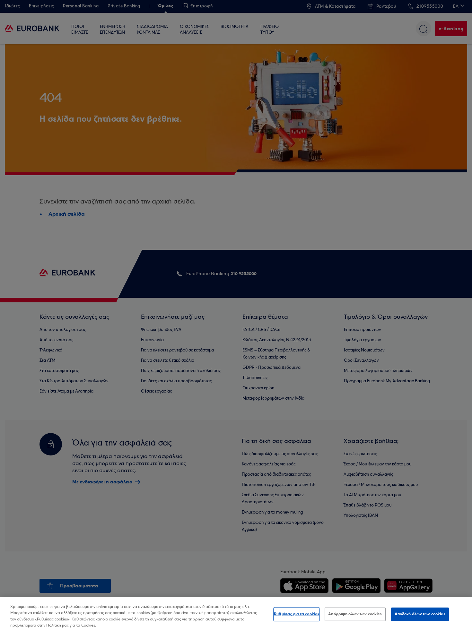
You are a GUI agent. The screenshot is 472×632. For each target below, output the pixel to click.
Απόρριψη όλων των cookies (355, 614)
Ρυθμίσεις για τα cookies (296, 614)
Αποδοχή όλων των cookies (420, 614)
